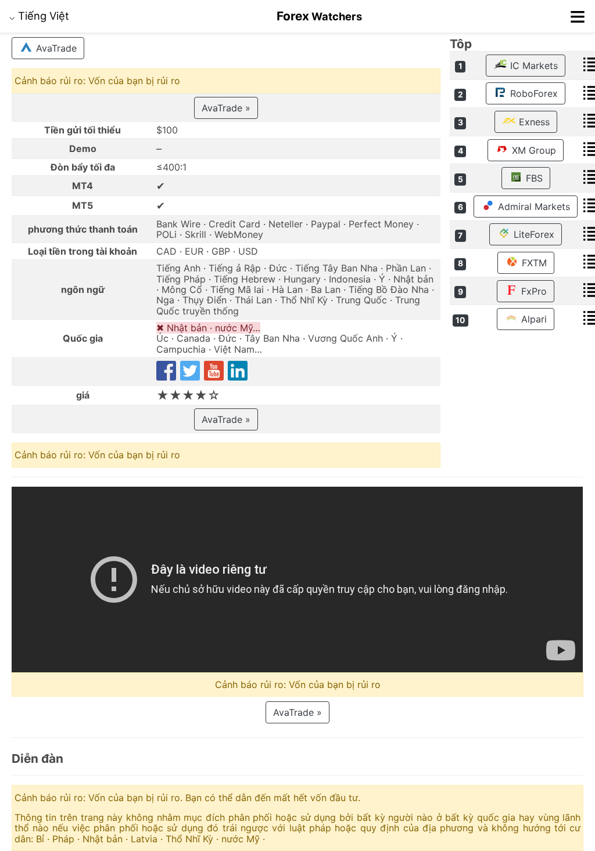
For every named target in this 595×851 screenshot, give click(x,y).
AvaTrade (55, 48)
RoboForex (532, 93)
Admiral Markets (532, 206)
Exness (533, 122)
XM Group (532, 150)
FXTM (533, 263)
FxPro (532, 291)
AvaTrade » (226, 108)
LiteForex (532, 234)
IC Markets (532, 65)
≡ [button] (577, 16)
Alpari (532, 319)
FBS (533, 178)
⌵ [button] (39, 15)
